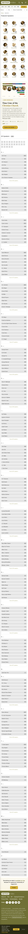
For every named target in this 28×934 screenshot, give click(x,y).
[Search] (19, 2)
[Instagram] (13, 902)
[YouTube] (19, 902)
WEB (9, 6)
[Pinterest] (16, 902)
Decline (23, 929)
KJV (6, 6)
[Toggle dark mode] (22, 2)
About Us (3, 896)
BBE (18, 6)
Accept (16, 929)
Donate (24, 6)
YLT (12, 6)
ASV (15, 6)
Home (2, 13)
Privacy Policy (4, 899)
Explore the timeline (9, 127)
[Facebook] (7, 902)
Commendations (14, 899)
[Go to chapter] (26, 10)
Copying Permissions (19, 896)
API (12, 896)
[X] (10, 902)
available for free (20, 880)
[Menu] (25, 2)
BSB (3, 6)
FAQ (8, 896)
